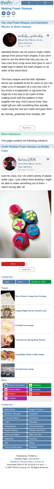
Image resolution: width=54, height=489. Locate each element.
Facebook (36, 389)
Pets (6, 443)
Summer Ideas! (12, 389)
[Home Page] (10, 1)
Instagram (11, 398)
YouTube (36, 394)
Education (33, 422)
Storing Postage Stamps (24, 369)
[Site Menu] (29, 3)
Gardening (35, 385)
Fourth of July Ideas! (15, 385)
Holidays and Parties (37, 430)
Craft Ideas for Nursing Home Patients (30, 340)
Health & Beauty (11, 430)
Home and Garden (12, 435)
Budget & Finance (36, 410)
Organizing (9, 439)
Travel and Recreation (13, 447)
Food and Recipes (36, 426)
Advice (20, 282)
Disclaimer (14, 462)
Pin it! (13, 264)
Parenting (33, 439)
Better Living (10, 410)
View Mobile (34, 459)
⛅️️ (46, 464)
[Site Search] (45, 3)
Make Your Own (35, 435)
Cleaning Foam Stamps (24, 325)
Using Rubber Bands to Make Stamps (29, 354)
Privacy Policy (27, 462)
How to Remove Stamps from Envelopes (31, 296)
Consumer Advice (12, 418)
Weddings (33, 447)
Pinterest (11, 394)
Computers (33, 414)
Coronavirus (34, 418)
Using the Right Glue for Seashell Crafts (30, 311)
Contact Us (39, 462)
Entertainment (10, 426)
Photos (32, 443)
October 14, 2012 (38, 282)
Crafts (7, 282)
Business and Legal (12, 414)
